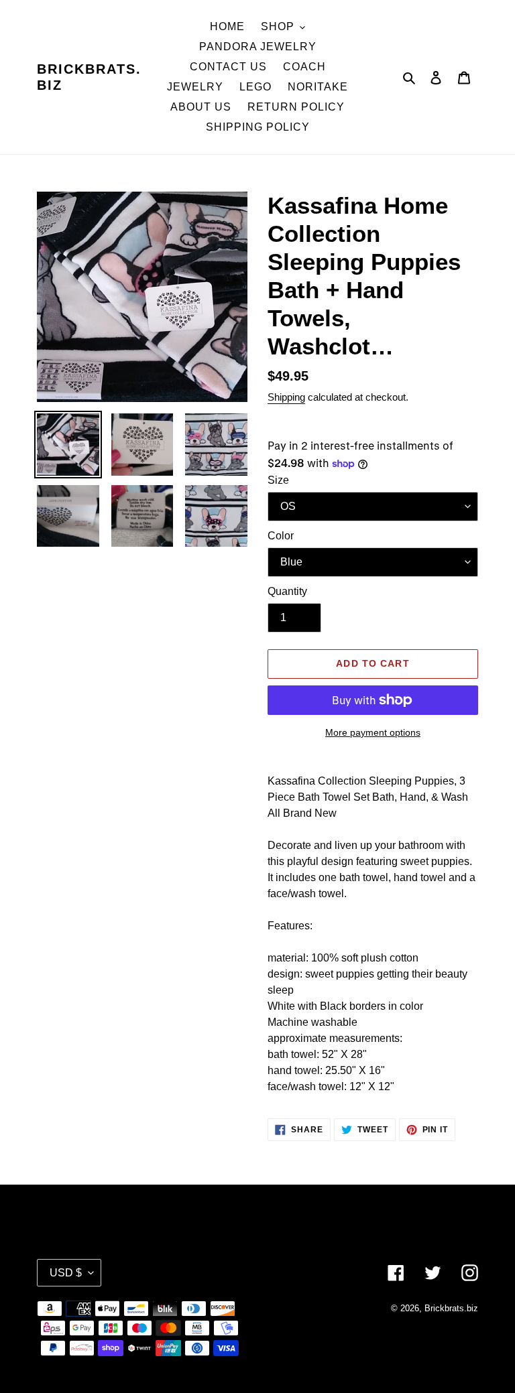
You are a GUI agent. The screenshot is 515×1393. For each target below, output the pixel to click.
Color (281, 535)
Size (278, 480)
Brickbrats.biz (89, 77)
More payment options (372, 732)
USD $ (66, 1272)
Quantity (287, 591)
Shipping (286, 397)
